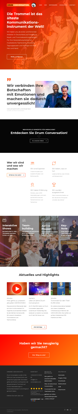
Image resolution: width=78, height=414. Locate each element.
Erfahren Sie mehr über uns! (15, 395)
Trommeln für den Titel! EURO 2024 (50, 390)
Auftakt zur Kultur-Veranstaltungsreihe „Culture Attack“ (50, 396)
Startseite (61, 375)
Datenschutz (62, 383)
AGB (59, 386)
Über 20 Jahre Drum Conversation (50, 385)
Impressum (61, 389)
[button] (37, 400)
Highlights (32, 298)
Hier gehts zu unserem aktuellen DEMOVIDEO (50, 379)
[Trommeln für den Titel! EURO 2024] (61, 300)
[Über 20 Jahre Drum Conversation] (39, 299)
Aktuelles (9, 298)
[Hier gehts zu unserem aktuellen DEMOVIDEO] (17, 301)
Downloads (61, 381)
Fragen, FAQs (62, 378)
